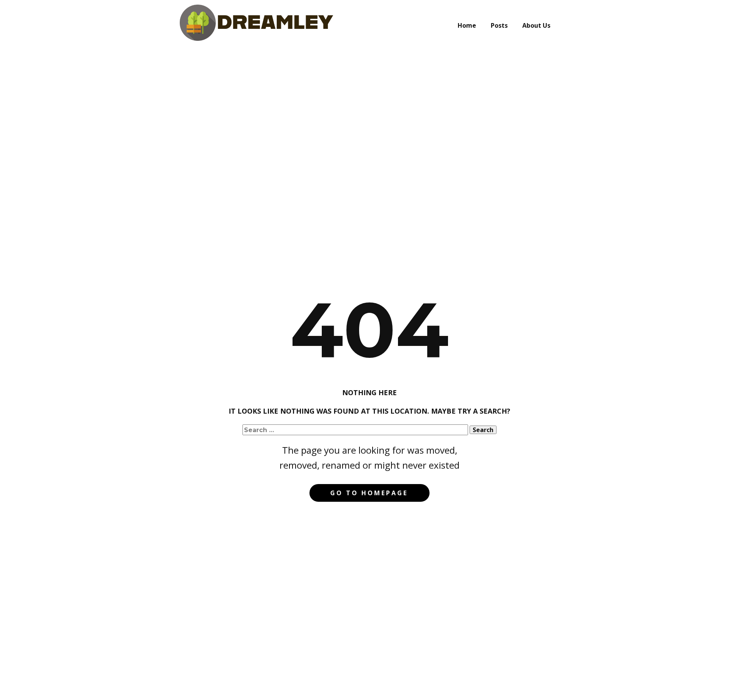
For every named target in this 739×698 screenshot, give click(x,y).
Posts (499, 25)
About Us (536, 25)
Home (467, 25)
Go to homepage (369, 493)
